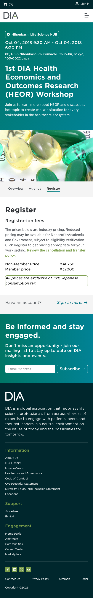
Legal (84, 579)
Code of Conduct (16, 478)
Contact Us (12, 579)
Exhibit (9, 516)
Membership (13, 533)
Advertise (11, 511)
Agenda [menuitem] (35, 188)
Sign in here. (69, 302)
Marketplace (13, 554)
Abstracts (11, 538)
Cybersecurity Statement (21, 483)
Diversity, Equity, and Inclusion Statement (32, 488)
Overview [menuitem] (16, 188)
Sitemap (64, 579)
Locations (11, 494)
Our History (13, 463)
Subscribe (70, 369)
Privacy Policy (40, 579)
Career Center (14, 549)
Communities (14, 544)
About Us (11, 457)
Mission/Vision (14, 468)
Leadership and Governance (23, 473)
